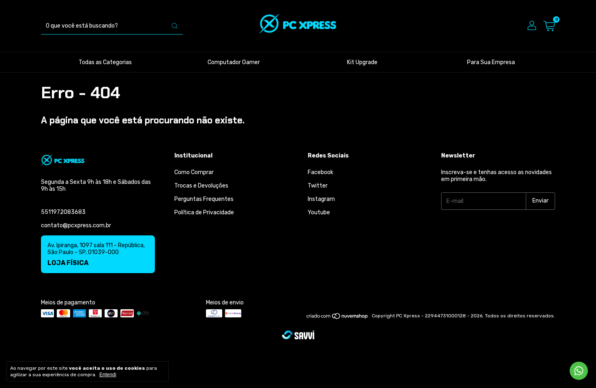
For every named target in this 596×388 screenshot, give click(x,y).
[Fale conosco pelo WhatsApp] (579, 371)
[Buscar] (175, 25)
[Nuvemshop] (337, 318)
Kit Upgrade (362, 62)
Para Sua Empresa (491, 62)
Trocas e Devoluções (201, 185)
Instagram (321, 199)
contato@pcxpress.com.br (76, 225)
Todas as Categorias (105, 62)
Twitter (318, 185)
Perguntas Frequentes (204, 199)
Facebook (320, 172)
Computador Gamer (234, 62)
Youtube (319, 212)
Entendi (107, 374)
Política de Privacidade (204, 212)
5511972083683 (63, 212)
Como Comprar (194, 172)
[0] (549, 26)
